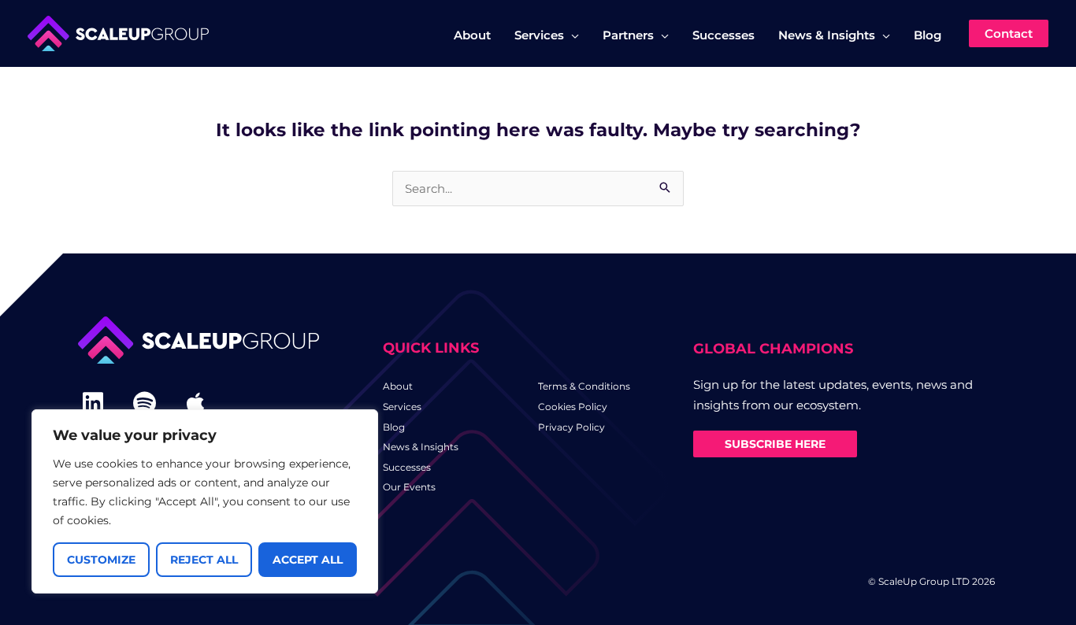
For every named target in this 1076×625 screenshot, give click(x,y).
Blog (394, 427)
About (398, 386)
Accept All (308, 560)
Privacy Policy (571, 427)
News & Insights (420, 447)
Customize (101, 560)
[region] (205, 501)
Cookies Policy (572, 406)
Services (402, 406)
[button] (571, 35)
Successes (407, 467)
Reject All (204, 560)
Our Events (409, 487)
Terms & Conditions (584, 386)
